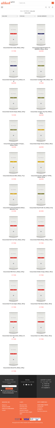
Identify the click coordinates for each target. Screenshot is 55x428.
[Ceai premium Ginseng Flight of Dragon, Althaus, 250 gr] (13, 130)
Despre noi (4, 405)
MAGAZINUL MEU (6, 402)
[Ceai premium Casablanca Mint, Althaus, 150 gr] (41, 66)
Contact (4, 410)
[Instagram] (31, 384)
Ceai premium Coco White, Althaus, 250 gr (41, 335)
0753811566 (46, 383)
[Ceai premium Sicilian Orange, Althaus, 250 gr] (41, 258)
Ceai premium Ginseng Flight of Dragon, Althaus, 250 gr (14, 144)
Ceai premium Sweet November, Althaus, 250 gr (13, 336)
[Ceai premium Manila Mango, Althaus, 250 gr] (41, 226)
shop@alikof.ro (46, 387)
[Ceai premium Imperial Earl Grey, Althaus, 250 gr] (13, 66)
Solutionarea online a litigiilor (26, 412)
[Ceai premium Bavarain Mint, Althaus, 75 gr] (13, 162)
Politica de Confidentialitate (8, 392)
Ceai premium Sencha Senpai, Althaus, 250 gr (13, 111)
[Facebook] (24, 384)
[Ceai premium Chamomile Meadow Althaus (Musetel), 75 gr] (13, 194)
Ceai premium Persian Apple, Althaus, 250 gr (13, 303)
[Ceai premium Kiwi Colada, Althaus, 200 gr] (13, 34)
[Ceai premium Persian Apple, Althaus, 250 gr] (13, 290)
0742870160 (46, 385)
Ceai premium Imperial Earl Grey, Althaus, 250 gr (13, 80)
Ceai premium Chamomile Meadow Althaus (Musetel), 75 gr (14, 208)
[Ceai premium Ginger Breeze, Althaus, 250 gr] (41, 130)
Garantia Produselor (24, 410)
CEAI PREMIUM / (26, 11)
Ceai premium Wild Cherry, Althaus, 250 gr (13, 271)
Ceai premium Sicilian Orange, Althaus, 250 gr (41, 271)
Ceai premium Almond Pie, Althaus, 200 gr (13, 367)
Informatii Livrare (23, 406)
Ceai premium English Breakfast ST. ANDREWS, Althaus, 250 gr (41, 48)
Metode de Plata (23, 405)
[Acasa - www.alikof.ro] (7, 3)
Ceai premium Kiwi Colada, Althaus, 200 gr (13, 47)
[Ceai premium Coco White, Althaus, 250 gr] (41, 322)
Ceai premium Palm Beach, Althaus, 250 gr (41, 303)
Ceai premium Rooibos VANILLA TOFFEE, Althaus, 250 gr (41, 176)
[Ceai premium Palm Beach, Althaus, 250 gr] (41, 290)
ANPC (21, 413)
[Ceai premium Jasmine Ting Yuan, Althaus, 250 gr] (41, 98)
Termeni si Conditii (6, 406)
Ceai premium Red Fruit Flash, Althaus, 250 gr (13, 239)
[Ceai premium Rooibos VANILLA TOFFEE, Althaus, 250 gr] (41, 162)
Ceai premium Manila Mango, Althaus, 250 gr (41, 239)
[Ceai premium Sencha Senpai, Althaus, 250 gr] (13, 98)
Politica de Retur (23, 408)
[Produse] (2, 8)
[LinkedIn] (29, 384)
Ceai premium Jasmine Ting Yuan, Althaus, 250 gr (41, 112)
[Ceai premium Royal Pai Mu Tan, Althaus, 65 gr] (41, 194)
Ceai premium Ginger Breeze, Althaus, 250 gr (41, 143)
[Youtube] (26, 384)
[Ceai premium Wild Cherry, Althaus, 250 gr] (13, 258)
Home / (21, 11)
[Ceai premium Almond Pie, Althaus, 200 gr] (13, 354)
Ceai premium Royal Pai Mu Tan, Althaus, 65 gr (41, 207)
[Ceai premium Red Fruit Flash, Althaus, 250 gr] (13, 226)
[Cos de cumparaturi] (52, 7)
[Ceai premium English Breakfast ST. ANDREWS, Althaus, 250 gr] (41, 34)
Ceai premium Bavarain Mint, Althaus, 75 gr (14, 175)
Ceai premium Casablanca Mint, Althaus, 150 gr (41, 80)
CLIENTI (21, 402)
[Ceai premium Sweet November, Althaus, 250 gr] (13, 322)
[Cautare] (53, 3)
